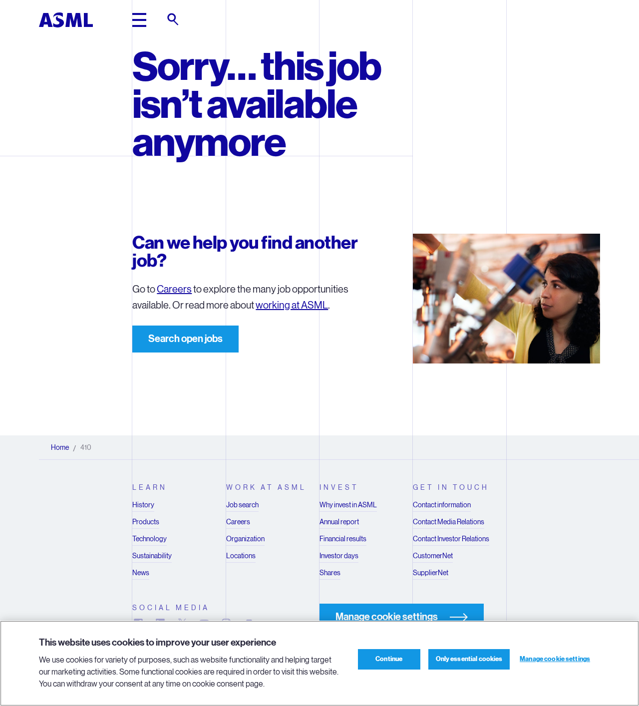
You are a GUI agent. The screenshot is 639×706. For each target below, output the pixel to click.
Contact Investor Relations (451, 539)
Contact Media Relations (448, 522)
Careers (174, 289)
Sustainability (152, 556)
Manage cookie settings (555, 659)
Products (145, 522)
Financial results (343, 539)
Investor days (339, 556)
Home (60, 447)
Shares (330, 573)
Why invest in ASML (348, 505)
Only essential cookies (469, 659)
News (140, 573)
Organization (245, 539)
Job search (242, 505)
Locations (241, 556)
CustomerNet (433, 556)
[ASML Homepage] (66, 19)
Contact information (442, 505)
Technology (149, 539)
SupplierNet (430, 573)
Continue (388, 659)
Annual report (339, 522)
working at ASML (292, 305)
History (143, 505)
